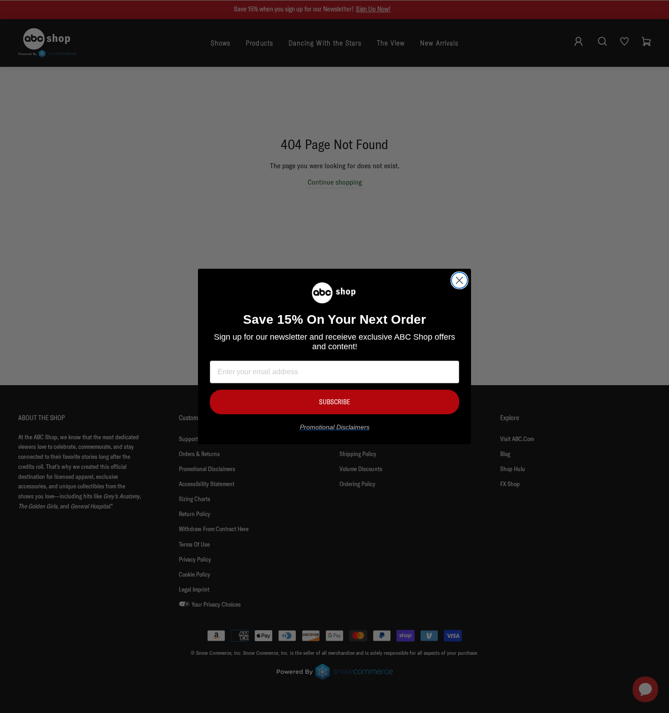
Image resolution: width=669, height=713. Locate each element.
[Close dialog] (459, 280)
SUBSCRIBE (334, 401)
